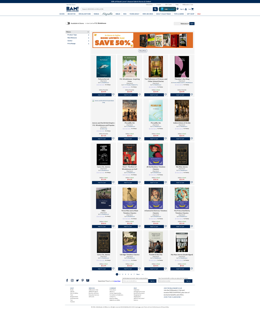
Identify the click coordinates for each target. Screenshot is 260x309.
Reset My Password (139, 293)
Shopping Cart (137, 295)
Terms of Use (148, 307)
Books (72, 290)
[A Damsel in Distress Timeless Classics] (155, 198)
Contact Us (113, 296)
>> (143, 274)
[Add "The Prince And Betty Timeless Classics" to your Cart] (181, 226)
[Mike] (104, 198)
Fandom (72, 301)
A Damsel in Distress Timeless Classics (156, 212)
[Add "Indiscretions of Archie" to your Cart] (181, 138)
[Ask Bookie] (167, 9)
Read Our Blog (113, 298)
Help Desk (136, 290)
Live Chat (117, 281)
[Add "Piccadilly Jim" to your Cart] (129, 138)
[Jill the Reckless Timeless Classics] (155, 154)
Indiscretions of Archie (181, 123)
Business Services (94, 293)
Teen (71, 295)
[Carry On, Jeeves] (103, 154)
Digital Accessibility (115, 300)
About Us (112, 291)
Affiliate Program (93, 291)
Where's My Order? (139, 298)
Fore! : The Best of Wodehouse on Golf (129, 168)
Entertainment (74, 298)
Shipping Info (137, 296)
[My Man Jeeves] (182, 154)
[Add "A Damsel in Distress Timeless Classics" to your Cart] (155, 226)
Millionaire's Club (188, 4)
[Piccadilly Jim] (129, 110)
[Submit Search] (155, 9)
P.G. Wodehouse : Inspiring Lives (130, 80)
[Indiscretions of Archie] (182, 110)
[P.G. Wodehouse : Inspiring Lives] (129, 67)
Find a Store (113, 290)
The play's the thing (182, 79)
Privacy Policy (165, 307)
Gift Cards (168, 4)
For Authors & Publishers (116, 295)
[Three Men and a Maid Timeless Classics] (129, 198)
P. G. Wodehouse (104, 82)
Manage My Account (139, 291)
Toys (71, 300)
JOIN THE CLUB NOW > (173, 297)
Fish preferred (103, 79)
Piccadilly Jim (130, 123)
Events (159, 4)
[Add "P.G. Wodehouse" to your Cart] (129, 94)
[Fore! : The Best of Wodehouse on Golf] (129, 154)
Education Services (94, 295)
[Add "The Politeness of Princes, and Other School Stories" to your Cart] (155, 94)
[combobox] (120, 9)
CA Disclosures (156, 307)
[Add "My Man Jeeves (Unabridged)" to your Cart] (181, 268)
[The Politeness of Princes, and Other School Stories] (155, 67)
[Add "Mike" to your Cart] (103, 226)
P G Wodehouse (104, 170)
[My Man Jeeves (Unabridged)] (182, 242)
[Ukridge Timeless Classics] (129, 242)
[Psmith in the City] (155, 242)
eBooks (72, 291)
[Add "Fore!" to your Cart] (129, 182)
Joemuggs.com (139, 307)
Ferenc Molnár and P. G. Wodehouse (183, 82)
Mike (103, 211)
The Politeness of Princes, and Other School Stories (156, 80)
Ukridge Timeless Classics (129, 254)
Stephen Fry (134, 85)
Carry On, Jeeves (103, 167)
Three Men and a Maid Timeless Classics (129, 212)
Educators (149, 4)
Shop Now (142, 51)
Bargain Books (74, 296)
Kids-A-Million (74, 293)
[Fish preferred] (103, 67)
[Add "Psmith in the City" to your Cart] (155, 268)
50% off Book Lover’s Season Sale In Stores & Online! (131, 1)
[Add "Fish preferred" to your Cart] (103, 94)
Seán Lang (104, 128)
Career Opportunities (115, 293)
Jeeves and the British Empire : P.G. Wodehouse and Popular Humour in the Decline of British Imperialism (103, 124)
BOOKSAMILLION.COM (127, 307)
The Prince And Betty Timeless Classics (182, 212)
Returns (136, 300)
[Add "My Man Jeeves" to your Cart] (181, 182)
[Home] (72, 9)
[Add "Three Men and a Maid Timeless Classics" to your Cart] (129, 226)
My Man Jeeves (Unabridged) (182, 254)
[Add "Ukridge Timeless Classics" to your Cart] (129, 268)
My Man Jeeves (182, 167)
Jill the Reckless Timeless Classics (155, 168)
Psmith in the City (155, 254)
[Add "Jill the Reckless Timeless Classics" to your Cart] (155, 182)
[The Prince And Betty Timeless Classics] (182, 198)
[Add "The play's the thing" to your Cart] (181, 94)
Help (177, 4)
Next (138, 274)
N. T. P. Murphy (127, 85)
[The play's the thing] (182, 67)
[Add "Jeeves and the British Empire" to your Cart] (103, 138)
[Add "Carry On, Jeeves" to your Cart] (103, 182)
